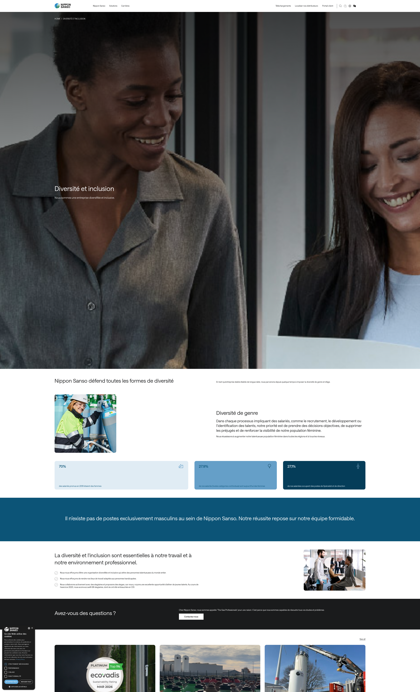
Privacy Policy (20, 659)
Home (57, 19)
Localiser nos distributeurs (306, 6)
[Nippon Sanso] (63, 5)
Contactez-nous (191, 616)
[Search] (340, 6)
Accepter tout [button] (11, 682)
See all (362, 639)
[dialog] (18, 657)
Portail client (327, 6)
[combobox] (29, 628)
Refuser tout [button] (26, 682)
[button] (18, 686)
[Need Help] (345, 6)
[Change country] (350, 6)
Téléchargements (283, 6)
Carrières (125, 6)
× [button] (32, 628)
